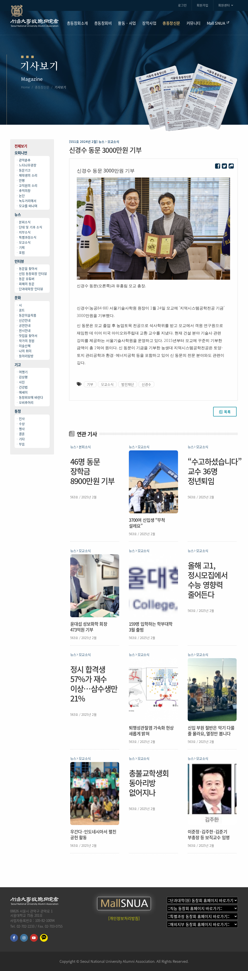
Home (25, 87)
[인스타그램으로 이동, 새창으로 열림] (24, 938)
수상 (22, 423)
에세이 (23, 392)
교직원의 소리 (28, 185)
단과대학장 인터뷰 (31, 288)
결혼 (22, 433)
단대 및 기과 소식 (30, 227)
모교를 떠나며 (28, 205)
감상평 (23, 376)
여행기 (23, 371)
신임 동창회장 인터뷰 (33, 273)
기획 (22, 247)
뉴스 (18, 214)
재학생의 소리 (28, 175)
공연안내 (25, 325)
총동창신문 (42, 87)
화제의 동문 (26, 283)
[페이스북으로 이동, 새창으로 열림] (14, 938)
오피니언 (21, 153)
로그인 (182, 5)
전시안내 (25, 330)
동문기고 (25, 170)
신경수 (146, 384)
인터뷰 (19, 261)
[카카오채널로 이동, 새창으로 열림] (44, 938)
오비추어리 (26, 402)
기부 (90, 384)
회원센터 (224, 5)
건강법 (23, 387)
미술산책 (25, 345)
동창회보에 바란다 (31, 397)
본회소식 (25, 221)
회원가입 (202, 5)
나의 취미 (25, 350)
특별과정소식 (27, 237)
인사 (22, 418)
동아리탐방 (26, 355)
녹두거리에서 (27, 200)
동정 (18, 411)
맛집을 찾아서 (28, 335)
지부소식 (25, 232)
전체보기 (21, 146)
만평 (22, 180)
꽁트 (22, 310)
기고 (18, 365)
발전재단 (127, 384)
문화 (18, 298)
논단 (22, 195)
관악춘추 (25, 160)
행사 (22, 428)
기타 (22, 438)
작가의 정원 (26, 340)
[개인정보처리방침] (124, 918)
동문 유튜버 (26, 278)
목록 (227, 411)
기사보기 (60, 87)
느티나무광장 (27, 165)
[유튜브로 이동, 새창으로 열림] (34, 938)
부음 (22, 444)
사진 (22, 382)
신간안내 (25, 320)
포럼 (22, 252)
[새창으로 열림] (217, 166)
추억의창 (25, 190)
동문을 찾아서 (28, 268)
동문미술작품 (27, 315)
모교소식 (25, 242)
